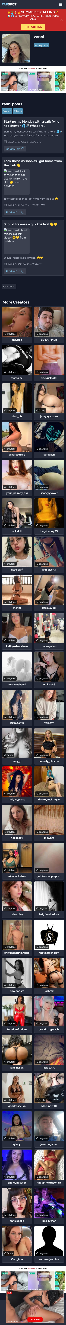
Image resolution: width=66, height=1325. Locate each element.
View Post (15, 148)
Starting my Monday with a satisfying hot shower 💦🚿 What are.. (31, 123)
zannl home (9, 286)
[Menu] (60, 4)
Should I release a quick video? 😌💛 (31, 224)
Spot (9, 4)
